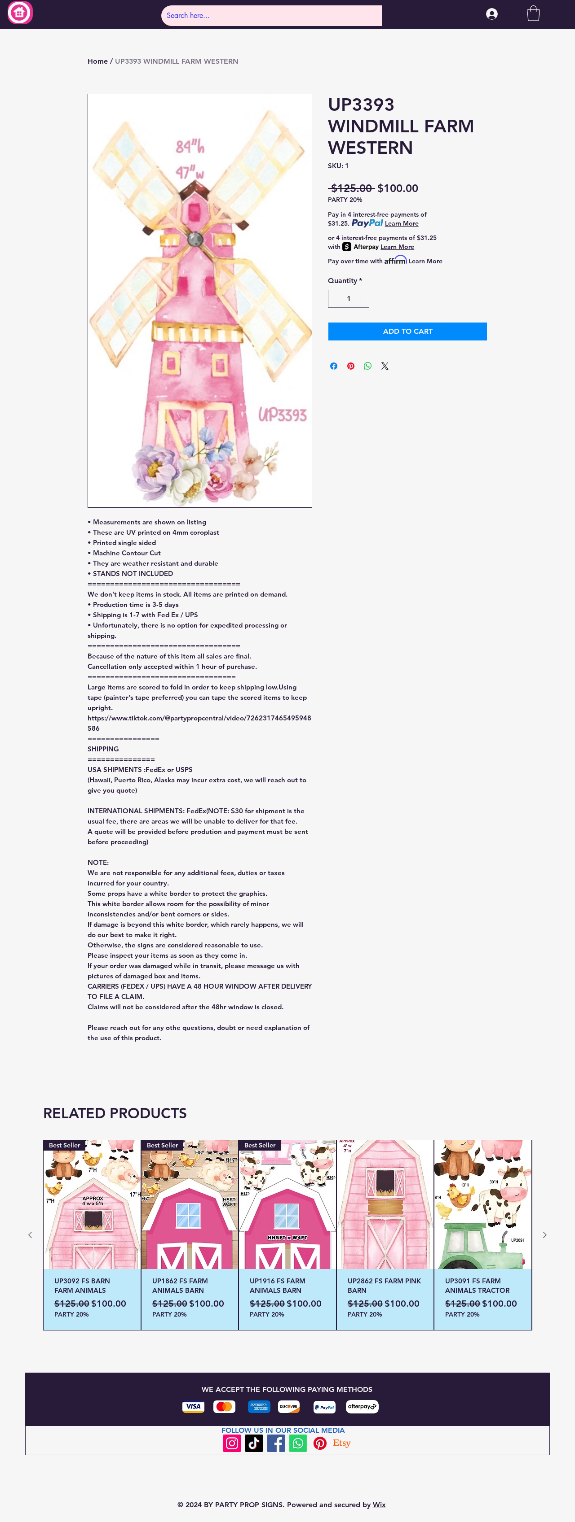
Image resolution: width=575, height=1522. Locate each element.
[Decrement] (335, 298)
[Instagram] (232, 1443)
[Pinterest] (320, 1443)
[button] (533, 13)
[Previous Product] (30, 1235)
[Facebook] (276, 1443)
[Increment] (361, 298)
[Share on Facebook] (333, 366)
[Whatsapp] (298, 1443)
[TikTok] (254, 1443)
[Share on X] (385, 366)
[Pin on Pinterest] (350, 366)
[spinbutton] (348, 298)
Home (98, 61)
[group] (287, 1235)
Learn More (402, 223)
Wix (379, 1504)
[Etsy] (342, 1443)
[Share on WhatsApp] (368, 366)
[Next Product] (545, 1235)
